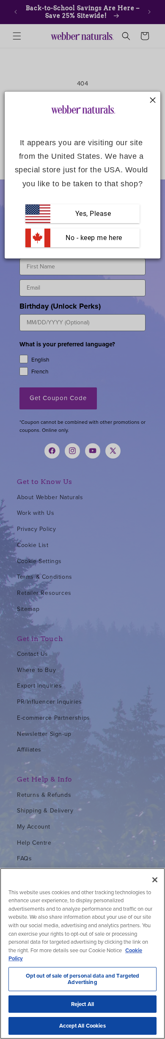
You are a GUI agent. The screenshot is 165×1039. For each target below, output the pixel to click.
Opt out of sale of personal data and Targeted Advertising (83, 979)
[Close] (155, 879)
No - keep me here (93, 238)
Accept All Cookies (82, 1026)
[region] (82, 953)
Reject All (82, 1004)
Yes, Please (93, 214)
